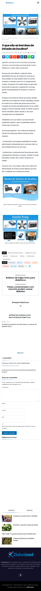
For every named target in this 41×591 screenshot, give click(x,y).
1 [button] (18, 352)
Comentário (5, 387)
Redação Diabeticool (8, 52)
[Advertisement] (21, 7)
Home (3, 38)
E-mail (4, 410)
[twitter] (7, 57)
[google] (11, 57)
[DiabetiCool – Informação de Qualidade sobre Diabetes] (10, 2)
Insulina (22, 256)
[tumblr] (25, 57)
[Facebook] (20, 575)
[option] (20, 324)
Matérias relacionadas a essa (20, 315)
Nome (4, 403)
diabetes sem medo (31, 252)
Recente (30, 510)
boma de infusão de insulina (16, 252)
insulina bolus (7, 259)
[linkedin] (21, 57)
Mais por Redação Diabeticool (20, 317)
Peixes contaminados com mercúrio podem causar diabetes (20, 288)
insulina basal (31, 256)
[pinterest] (18, 57)
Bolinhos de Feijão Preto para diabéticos (20, 278)
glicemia (6, 256)
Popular (11, 510)
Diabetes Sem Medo (12, 38)
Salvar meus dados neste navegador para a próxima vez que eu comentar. (19, 427)
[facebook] (3, 57)
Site (3, 417)
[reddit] (14, 57)
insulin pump (14, 256)
